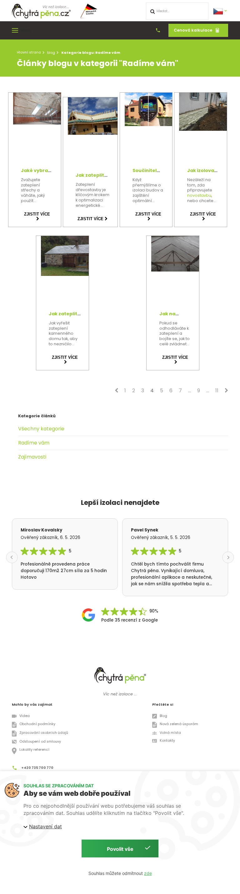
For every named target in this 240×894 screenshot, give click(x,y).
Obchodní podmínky (37, 724)
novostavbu (199, 195)
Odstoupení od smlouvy (40, 741)
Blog (163, 716)
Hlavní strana (29, 52)
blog (51, 52)
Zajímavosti (32, 456)
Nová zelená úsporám (179, 724)
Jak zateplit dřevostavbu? (93, 178)
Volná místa (170, 732)
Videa (24, 716)
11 (216, 390)
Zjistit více (37, 214)
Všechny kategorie (41, 428)
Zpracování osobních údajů (43, 732)
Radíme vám (33, 442)
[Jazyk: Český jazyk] (220, 10)
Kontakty (167, 740)
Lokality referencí (34, 749)
